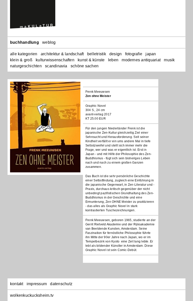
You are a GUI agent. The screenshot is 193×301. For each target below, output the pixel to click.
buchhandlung (24, 42)
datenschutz (61, 284)
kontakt (16, 284)
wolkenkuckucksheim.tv (32, 295)
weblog (49, 42)
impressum (37, 284)
